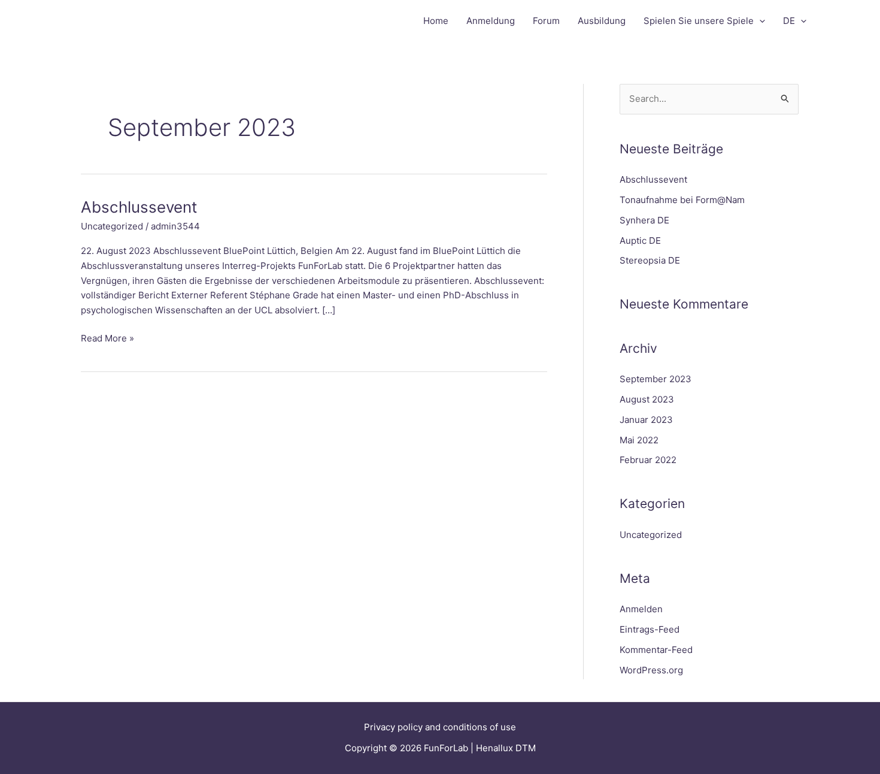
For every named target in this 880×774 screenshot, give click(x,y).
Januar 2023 (646, 419)
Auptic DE (640, 240)
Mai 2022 (639, 440)
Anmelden (641, 609)
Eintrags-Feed (649, 629)
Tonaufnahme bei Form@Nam (682, 199)
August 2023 (647, 399)
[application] (759, 21)
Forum (546, 20)
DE (789, 20)
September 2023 (655, 379)
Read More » (107, 337)
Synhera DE (644, 220)
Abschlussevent (139, 207)
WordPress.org (651, 670)
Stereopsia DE (650, 260)
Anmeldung (490, 20)
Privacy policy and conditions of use (440, 727)
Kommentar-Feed (656, 649)
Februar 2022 (648, 459)
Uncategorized (112, 226)
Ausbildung (602, 20)
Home (435, 20)
